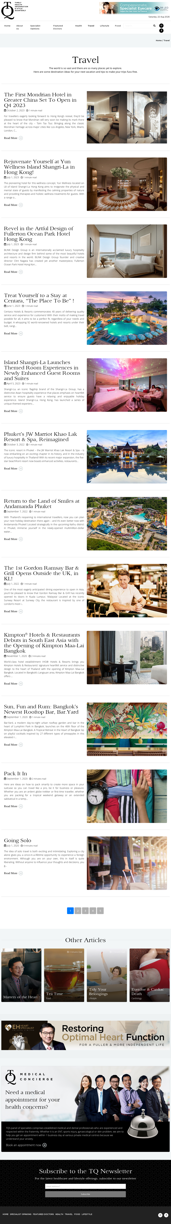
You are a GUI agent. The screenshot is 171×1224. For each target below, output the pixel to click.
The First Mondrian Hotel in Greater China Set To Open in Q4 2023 (40, 100)
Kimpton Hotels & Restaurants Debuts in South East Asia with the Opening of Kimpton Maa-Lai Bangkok (44, 643)
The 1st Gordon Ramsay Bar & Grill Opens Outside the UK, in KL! (41, 573)
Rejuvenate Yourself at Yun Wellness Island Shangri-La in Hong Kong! (39, 167)
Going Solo (17, 840)
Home (7, 26)
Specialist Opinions (35, 27)
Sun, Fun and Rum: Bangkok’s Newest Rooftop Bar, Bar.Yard (41, 709)
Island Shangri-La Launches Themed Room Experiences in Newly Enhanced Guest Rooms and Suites (42, 370)
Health (78, 26)
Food (118, 26)
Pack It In (15, 773)
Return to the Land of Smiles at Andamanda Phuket (41, 503)
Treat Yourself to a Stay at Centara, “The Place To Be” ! (39, 298)
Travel (91, 26)
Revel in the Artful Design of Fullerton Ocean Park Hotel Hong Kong (38, 234)
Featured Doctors (58, 27)
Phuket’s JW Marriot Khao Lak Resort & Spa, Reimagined (40, 436)
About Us (19, 27)
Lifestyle (104, 26)
